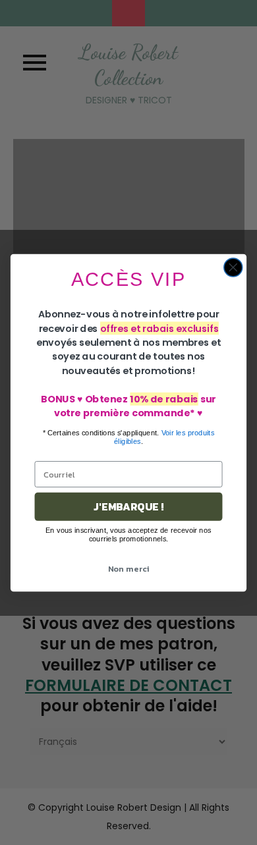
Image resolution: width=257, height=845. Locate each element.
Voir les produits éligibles (164, 436)
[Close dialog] (233, 267)
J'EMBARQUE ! (128, 506)
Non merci (129, 568)
